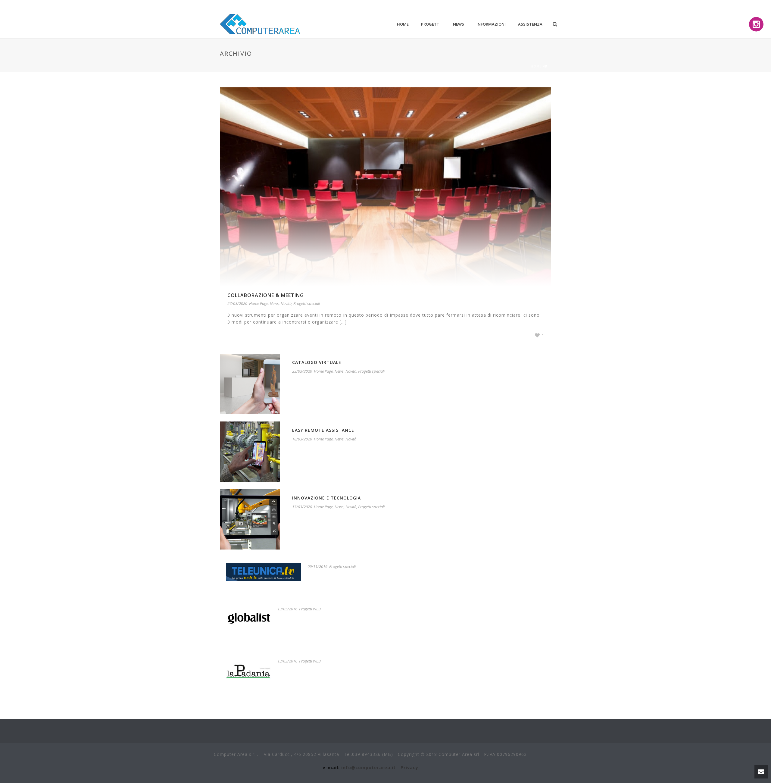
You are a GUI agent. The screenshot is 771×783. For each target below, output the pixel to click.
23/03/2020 (302, 371)
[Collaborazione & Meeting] (385, 186)
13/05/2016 (287, 609)
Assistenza (530, 24)
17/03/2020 (302, 506)
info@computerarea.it (368, 767)
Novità (286, 303)
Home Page (258, 303)
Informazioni (491, 24)
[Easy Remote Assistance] (250, 451)
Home (403, 24)
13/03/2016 (287, 661)
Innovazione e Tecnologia (326, 498)
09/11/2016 (317, 566)
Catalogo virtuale (316, 362)
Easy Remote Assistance (323, 430)
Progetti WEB (310, 609)
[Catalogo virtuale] (250, 383)
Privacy (409, 767)
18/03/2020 (302, 439)
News (458, 24)
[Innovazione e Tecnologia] (250, 519)
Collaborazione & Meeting (265, 295)
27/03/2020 (237, 303)
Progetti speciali (306, 303)
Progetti (431, 24)
